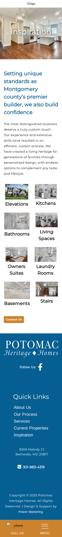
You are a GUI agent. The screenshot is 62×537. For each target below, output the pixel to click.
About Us (22, 407)
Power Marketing (31, 512)
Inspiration (23, 435)
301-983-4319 (34, 467)
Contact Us (14, 319)
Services (22, 421)
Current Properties (31, 428)
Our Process (25, 414)
